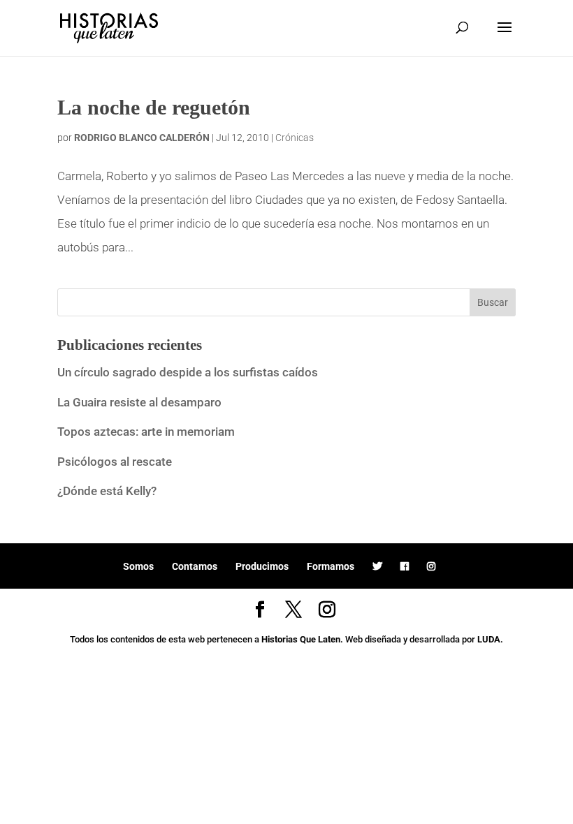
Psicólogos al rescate (114, 462)
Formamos (330, 566)
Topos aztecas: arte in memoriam (146, 432)
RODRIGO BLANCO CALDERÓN (142, 137)
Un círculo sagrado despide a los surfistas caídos (189, 372)
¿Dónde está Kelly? (107, 491)
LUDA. (490, 639)
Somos (138, 566)
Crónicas (294, 137)
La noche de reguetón (153, 107)
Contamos (194, 566)
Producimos (262, 566)
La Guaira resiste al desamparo (139, 402)
